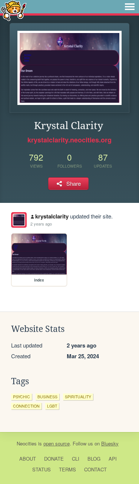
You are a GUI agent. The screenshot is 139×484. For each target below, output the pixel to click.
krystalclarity (52, 216)
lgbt (52, 406)
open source (56, 443)
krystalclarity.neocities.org (69, 140)
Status (41, 469)
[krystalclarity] (19, 220)
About (27, 458)
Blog (93, 458)
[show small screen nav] (129, 6)
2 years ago (41, 224)
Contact (95, 469)
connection (26, 406)
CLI (75, 458)
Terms (67, 469)
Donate (54, 458)
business (47, 396)
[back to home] (13, 10)
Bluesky (110, 443)
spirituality (78, 396)
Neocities (27, 443)
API (113, 458)
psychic (21, 396)
